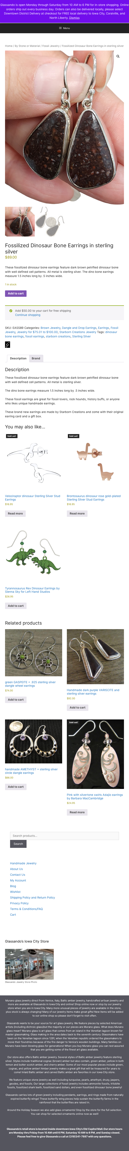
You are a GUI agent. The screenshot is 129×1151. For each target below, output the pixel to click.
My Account (18, 880)
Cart (13, 914)
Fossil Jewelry (51, 46)
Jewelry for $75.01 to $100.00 (37, 332)
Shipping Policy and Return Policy (32, 897)
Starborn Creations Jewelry (77, 332)
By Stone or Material (27, 46)
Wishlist (15, 892)
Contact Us (17, 874)
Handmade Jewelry (23, 863)
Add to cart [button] (16, 605)
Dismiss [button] (74, 17)
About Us (16, 869)
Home (8, 46)
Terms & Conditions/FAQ (26, 909)
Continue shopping (27, 315)
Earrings (103, 328)
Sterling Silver (81, 336)
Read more (15, 513)
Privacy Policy (19, 903)
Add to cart (16, 293)
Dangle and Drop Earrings (79, 328)
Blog (13, 886)
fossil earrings (34, 336)
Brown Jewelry (50, 328)
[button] (118, 56)
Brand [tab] (36, 358)
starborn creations (58, 336)
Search (18, 843)
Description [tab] (18, 358)
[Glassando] (7, 345)
